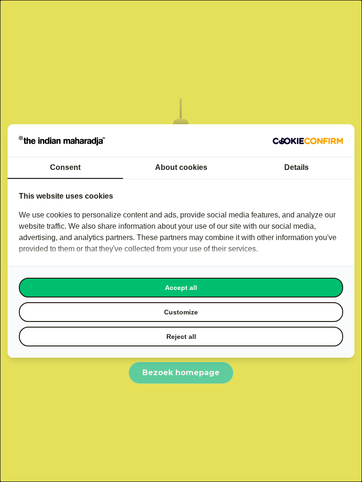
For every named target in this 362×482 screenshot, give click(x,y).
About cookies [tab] (181, 167)
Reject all (181, 336)
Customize (181, 312)
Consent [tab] (65, 167)
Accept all (181, 287)
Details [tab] (296, 167)
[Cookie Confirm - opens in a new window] (307, 140)
